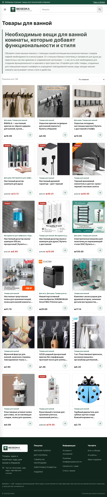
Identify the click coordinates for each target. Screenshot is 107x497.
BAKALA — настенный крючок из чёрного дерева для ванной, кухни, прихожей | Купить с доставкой (17, 126)
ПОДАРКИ (38, 472)
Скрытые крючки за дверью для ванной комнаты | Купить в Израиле (53, 126)
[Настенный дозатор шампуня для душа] (18, 159)
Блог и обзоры (94, 450)
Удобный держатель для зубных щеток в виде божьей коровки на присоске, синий (86, 415)
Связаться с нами (70, 466)
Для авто (42, 293)
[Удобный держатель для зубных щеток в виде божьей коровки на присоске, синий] (88, 390)
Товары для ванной (19, 120)
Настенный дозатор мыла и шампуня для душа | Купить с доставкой (53, 242)
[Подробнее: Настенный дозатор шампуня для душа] (30, 193)
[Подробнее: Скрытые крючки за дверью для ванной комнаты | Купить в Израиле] (65, 135)
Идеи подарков (94, 459)
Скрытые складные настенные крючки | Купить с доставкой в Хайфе (88, 126)
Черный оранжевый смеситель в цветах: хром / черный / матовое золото (87, 184)
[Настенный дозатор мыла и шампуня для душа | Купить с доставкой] (53, 217)
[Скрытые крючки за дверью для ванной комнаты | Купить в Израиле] (53, 101)
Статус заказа (69, 471)
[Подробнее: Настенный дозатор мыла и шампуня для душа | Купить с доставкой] (65, 250)
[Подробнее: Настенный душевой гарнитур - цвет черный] (65, 193)
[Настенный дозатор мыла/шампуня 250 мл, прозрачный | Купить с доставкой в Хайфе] (18, 217)
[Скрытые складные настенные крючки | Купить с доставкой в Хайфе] (88, 101)
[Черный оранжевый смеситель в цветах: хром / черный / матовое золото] (88, 159)
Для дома (7, 120)
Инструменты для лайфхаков (23, 178)
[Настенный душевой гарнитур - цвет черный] (53, 159)
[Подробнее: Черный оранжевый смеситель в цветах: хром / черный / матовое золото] (100, 193)
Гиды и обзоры (99, 2)
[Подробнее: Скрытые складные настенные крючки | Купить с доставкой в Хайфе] (100, 135)
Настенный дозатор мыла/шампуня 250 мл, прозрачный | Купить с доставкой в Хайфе (17, 242)
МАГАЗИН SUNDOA (42, 450)
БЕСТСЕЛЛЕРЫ (40, 455)
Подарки (30, 236)
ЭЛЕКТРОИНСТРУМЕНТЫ (45, 467)
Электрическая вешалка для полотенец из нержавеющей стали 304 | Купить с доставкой (88, 242)
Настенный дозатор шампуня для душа (14, 182)
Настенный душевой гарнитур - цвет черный (51, 182)
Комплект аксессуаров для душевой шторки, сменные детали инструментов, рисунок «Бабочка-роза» (87, 299)
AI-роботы (92, 455)
